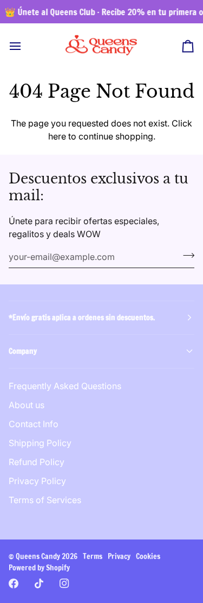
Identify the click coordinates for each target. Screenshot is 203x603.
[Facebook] (13, 583)
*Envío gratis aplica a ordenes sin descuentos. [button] (82, 317)
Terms (92, 556)
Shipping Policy (40, 442)
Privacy (119, 556)
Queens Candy (38, 556)
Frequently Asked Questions (65, 385)
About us (26, 404)
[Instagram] (64, 583)
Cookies (148, 556)
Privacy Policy (37, 480)
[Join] (185, 255)
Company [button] (23, 351)
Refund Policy (36, 461)
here (57, 136)
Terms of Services (45, 499)
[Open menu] (25, 46)
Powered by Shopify (39, 567)
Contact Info (33, 423)
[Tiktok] (39, 583)
